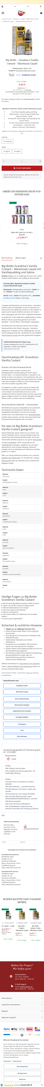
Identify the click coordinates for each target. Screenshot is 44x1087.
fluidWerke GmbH (29, 75)
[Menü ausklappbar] (3, 13)
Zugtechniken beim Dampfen (22, 711)
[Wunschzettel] (28, 6)
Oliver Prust (26, 342)
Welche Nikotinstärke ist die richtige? (16, 608)
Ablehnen (22, 1079)
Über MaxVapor (22, 736)
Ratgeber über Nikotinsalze (11, 458)
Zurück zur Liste (6, 19)
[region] (22, 2)
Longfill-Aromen (29, 317)
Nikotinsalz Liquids (22, 692)
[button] (15, 6)
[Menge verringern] (4, 161)
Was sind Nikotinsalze (22, 699)
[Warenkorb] (41, 13)
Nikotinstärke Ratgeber (22, 705)
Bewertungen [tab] (21, 258)
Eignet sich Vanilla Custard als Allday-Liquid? (18, 606)
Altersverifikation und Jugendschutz (20, 666)
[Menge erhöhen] (40, 161)
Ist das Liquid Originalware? (13, 619)
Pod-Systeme (37, 440)
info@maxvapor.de (26, 987)
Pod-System (10, 314)
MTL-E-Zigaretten (11, 442)
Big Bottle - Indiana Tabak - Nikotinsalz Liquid (36, 928)
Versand (28, 90)
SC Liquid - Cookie (8, 926)
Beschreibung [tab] (7, 258)
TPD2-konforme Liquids (10, 335)
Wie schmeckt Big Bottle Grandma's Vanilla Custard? (21, 603)
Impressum (7, 1061)
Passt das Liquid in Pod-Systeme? (14, 610)
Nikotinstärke (6, 461)
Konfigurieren (22, 1073)
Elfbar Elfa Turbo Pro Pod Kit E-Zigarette (22, 233)
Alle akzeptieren (22, 1066)
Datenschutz (17, 1061)
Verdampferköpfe (34, 415)
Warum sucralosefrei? (10, 612)
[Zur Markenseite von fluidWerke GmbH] (11, 75)
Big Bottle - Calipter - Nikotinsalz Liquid (22, 928)
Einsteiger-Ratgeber (22, 717)
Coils (22, 730)
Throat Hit (25, 328)
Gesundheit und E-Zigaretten (30, 664)
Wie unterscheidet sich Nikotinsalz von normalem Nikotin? (19, 615)
